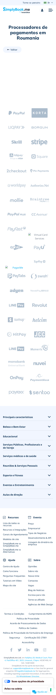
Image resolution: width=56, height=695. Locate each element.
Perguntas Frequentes (14, 575)
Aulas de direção (13, 494)
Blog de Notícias (36, 590)
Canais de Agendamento (15, 534)
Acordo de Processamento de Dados (28, 623)
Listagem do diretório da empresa (40, 543)
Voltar (13, 49)
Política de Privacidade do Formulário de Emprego (28, 632)
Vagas (31, 585)
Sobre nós (33, 571)
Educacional (10, 436)
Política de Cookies (28, 628)
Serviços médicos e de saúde (19, 456)
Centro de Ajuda (11, 566)
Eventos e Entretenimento (18, 485)
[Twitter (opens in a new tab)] (19, 649)
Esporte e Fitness (13, 475)
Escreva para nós (36, 595)
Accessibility (28, 642)
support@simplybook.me (23, 668)
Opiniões (32, 566)
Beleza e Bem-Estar (14, 426)
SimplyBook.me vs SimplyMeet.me (12, 544)
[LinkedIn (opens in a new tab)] (28, 649)
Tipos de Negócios (37, 533)
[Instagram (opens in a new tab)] (44, 649)
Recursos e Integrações (14, 529)
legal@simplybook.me (26, 671)
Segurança (14, 637)
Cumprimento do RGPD (40, 613)
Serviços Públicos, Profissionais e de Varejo (22, 446)
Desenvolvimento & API (39, 537)
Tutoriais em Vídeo (12, 580)
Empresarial (34, 528)
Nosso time (33, 575)
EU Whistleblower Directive (28, 676)
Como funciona (10, 571)
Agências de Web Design (40, 604)
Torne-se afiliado (36, 599)
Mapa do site (9, 585)
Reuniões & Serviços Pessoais (20, 465)
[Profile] (42, 10)
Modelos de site (11, 539)
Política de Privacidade (28, 618)
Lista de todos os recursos (11, 524)
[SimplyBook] (16, 10)
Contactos (33, 580)
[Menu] (51, 10)
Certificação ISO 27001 (35, 637)
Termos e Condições (14, 613)
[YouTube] (36, 649)
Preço (31, 523)
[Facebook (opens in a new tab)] (11, 649)
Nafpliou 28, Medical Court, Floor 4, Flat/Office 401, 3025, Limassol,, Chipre (28, 659)
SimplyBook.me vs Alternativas (12, 550)
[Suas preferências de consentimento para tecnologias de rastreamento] (51, 690)
